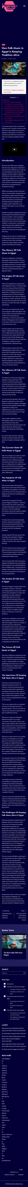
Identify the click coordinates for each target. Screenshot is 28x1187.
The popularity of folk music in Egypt (15, 110)
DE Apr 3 (4, 1087)
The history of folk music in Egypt (12, 102)
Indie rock (5, 1118)
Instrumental (5, 1120)
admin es (4, 1066)
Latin (3, 1127)
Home (21, 1169)
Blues (3, 1077)
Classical (4, 1082)
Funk (3, 1103)
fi (2, 1099)
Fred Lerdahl (7, 92)
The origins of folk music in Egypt (14, 104)
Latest (4, 1125)
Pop (3, 1144)
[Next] (23, 946)
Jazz (3, 1122)
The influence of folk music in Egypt (14, 106)
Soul (3, 1156)
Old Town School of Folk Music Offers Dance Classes (21, 915)
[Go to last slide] (4, 946)
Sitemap (20, 1174)
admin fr (4, 1068)
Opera (4, 1139)
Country (4, 1085)
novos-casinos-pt (7, 1134)
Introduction (6, 100)
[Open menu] (24, 6)
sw (3, 1158)
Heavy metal (5, 1111)
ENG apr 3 (5, 1094)
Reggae (4, 1148)
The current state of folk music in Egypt (13, 108)
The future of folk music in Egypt (11, 114)
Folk (3, 44)
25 (2, 1061)
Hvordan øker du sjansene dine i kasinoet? (14, 1033)
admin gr (4, 1070)
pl (2, 1141)
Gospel (4, 1106)
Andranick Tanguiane (17, 90)
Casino (4, 1080)
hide (17, 97)
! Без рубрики (6, 1058)
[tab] (10, 960)
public (3, 1146)
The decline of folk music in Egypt (14, 112)
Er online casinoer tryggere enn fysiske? (13, 1049)
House (4, 1115)
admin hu (4, 1073)
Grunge (4, 1108)
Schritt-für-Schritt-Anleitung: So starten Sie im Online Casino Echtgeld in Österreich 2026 (13, 1039)
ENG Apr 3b (5, 1096)
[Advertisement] (14, 27)
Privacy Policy (10, 1174)
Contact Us (14, 1172)
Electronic (5, 1092)
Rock (3, 1151)
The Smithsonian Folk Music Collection (7, 914)
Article (4, 1075)
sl (2, 1153)
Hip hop (4, 1113)
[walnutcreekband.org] (9, 6)
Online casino (6, 1137)
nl (2, 1129)
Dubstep (4, 1089)
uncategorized (6, 1160)
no (2, 1132)
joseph (4, 58)
